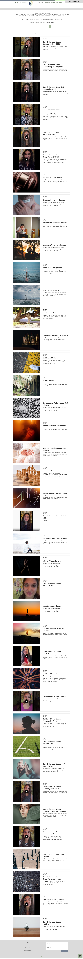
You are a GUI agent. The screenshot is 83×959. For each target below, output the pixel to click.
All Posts (14, 32)
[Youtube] (42, 2)
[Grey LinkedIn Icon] (40, 2)
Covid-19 (21, 32)
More (56, 32)
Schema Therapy (48, 32)
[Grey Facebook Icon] (38, 2)
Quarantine (40, 32)
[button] (52, 9)
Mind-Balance (20, 2)
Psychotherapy (33, 32)
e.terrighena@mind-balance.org (55, 19)
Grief (26, 32)
